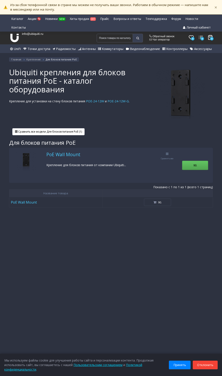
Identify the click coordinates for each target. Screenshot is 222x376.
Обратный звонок (163, 36)
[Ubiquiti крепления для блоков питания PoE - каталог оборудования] (181, 94)
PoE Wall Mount (63, 154)
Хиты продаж (82, 19)
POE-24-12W (95, 101)
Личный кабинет (198, 27)
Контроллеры (176, 49)
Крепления (33, 59)
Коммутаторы (112, 49)
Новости (191, 19)
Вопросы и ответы (127, 19)
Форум (176, 19)
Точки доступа (38, 49)
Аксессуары (202, 49)
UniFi (17, 49)
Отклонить (205, 365)
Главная (16, 59)
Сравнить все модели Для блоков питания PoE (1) (50, 131)
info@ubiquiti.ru (32, 33)
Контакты (18, 27)
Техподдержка (156, 19)
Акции (34, 19)
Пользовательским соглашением (97, 365)
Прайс (104, 19)
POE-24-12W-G (118, 101)
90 (195, 165)
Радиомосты (65, 49)
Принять (179, 365)
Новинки (55, 19)
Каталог (17, 19)
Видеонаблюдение (144, 49)
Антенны (88, 49)
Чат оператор (161, 39)
